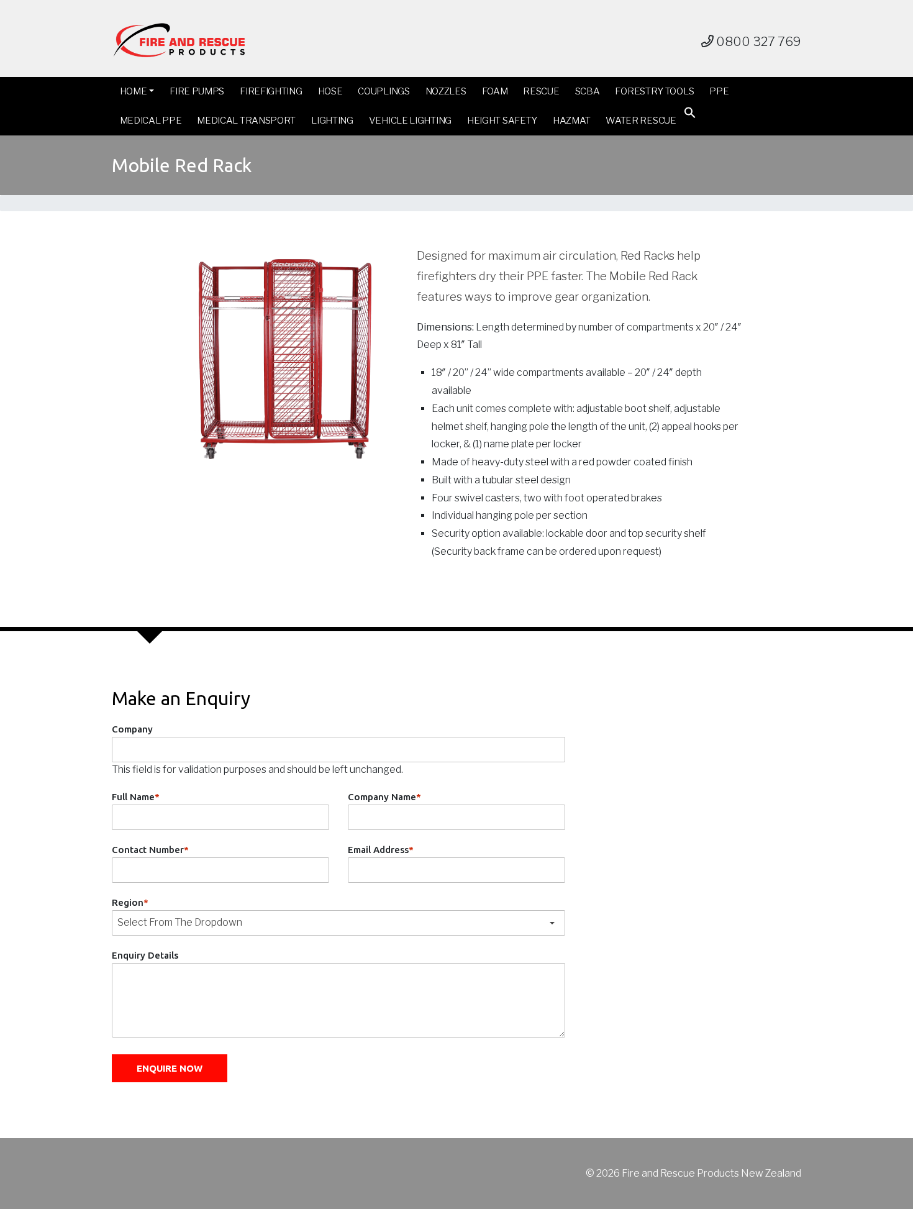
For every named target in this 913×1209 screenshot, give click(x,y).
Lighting (332, 120)
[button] (690, 115)
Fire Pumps (197, 91)
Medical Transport (246, 120)
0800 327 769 (757, 41)
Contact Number (150, 849)
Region (130, 902)
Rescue (541, 91)
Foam (495, 91)
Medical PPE (151, 120)
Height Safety (502, 120)
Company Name (384, 797)
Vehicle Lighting (410, 120)
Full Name (136, 797)
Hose (330, 91)
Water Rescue (641, 120)
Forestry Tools (654, 91)
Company (132, 729)
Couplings (383, 91)
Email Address (381, 849)
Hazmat (571, 120)
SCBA (587, 91)
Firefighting (271, 91)
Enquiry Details (145, 955)
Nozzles (445, 91)
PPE (719, 91)
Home (133, 91)
